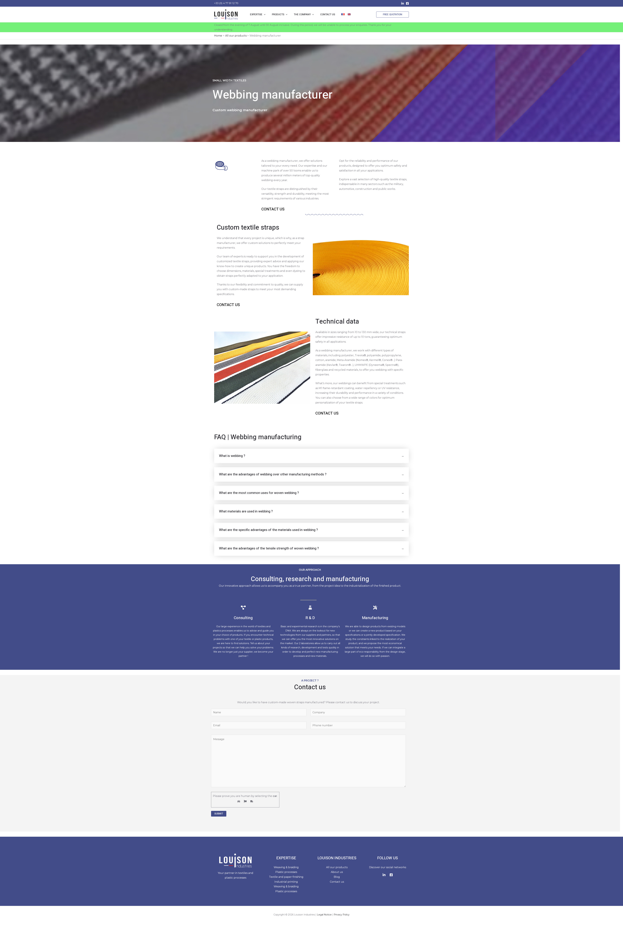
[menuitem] (343, 14)
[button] (392, 15)
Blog (337, 876)
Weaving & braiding (286, 867)
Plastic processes (286, 872)
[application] (263, 14)
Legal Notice (324, 914)
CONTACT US (272, 209)
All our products (337, 867)
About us (337, 872)
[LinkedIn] (402, 3)
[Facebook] (407, 3)
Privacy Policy (341, 914)
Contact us (337, 881)
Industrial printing (286, 881)
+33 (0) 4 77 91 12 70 (226, 3)
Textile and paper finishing (286, 876)
